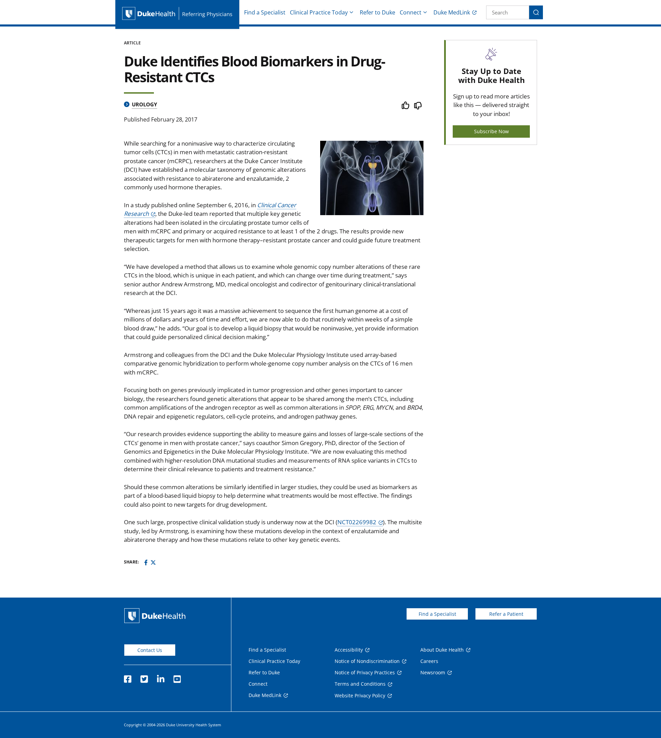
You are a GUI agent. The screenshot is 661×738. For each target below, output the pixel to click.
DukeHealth (155, 615)
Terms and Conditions (360, 684)
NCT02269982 (356, 522)
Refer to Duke (377, 12)
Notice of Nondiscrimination (367, 661)
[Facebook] (146, 562)
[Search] (536, 12)
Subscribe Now (491, 131)
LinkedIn (160, 677)
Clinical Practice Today (319, 12)
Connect (410, 12)
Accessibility (349, 649)
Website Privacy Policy (360, 695)
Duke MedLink (451, 12)
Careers (429, 661)
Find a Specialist (264, 12)
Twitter (143, 677)
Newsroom (432, 672)
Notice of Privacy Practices (365, 672)
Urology (144, 104)
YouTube (176, 677)
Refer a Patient (506, 614)
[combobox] (507, 12)
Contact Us (149, 650)
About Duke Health (442, 649)
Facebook (127, 677)
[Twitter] (153, 562)
